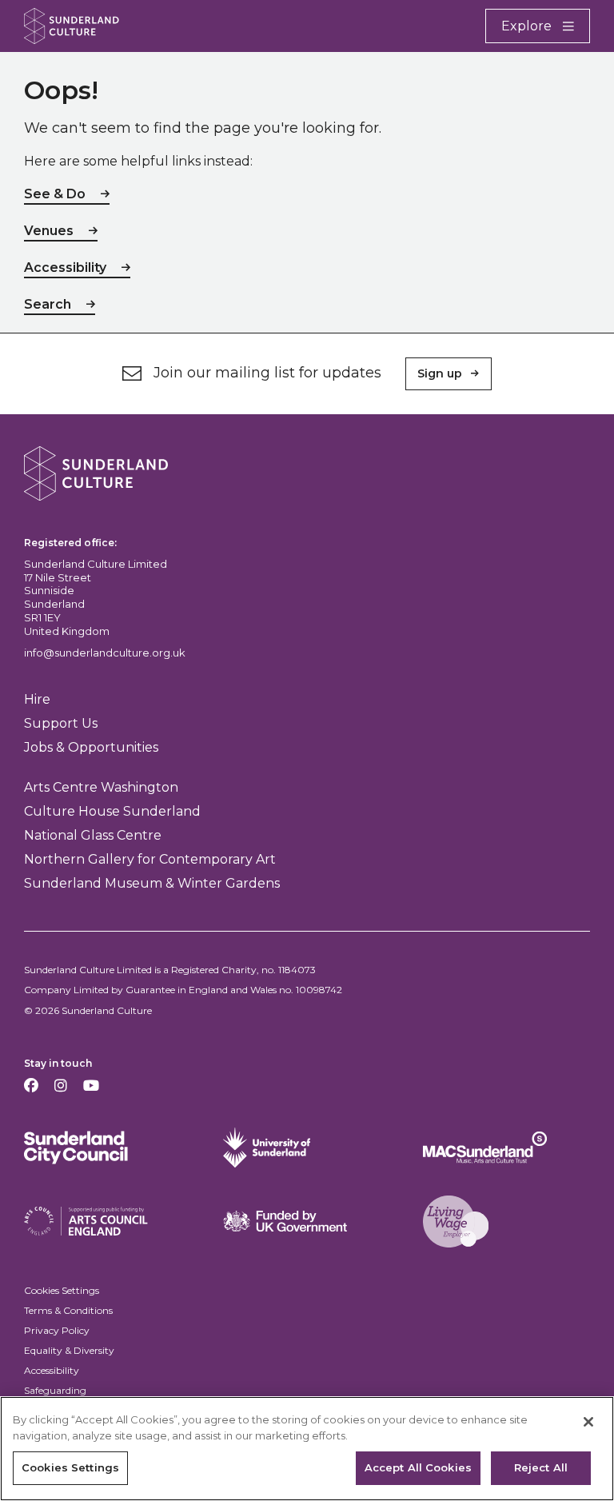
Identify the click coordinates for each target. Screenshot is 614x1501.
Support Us (61, 723)
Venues (49, 230)
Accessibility (65, 267)
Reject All (541, 1467)
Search (47, 304)
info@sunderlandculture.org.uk (104, 652)
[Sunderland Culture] (71, 26)
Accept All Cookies (418, 1467)
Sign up (439, 373)
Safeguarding (55, 1390)
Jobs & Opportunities (91, 747)
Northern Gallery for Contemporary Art (150, 859)
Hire (37, 699)
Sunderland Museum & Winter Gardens (152, 883)
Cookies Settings (61, 1290)
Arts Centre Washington (101, 787)
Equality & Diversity (69, 1350)
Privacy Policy (57, 1330)
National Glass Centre (92, 835)
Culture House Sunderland (112, 811)
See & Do (55, 194)
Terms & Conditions (68, 1310)
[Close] (588, 1421)
